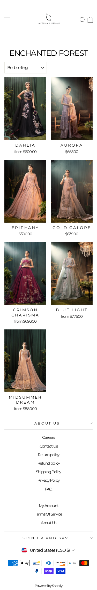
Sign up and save (47, 538)
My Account (48, 505)
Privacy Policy (48, 480)
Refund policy (49, 463)
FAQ (48, 489)
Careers (48, 437)
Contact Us (49, 446)
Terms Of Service (48, 514)
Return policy (48, 454)
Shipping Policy (48, 471)
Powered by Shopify (48, 586)
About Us (47, 423)
